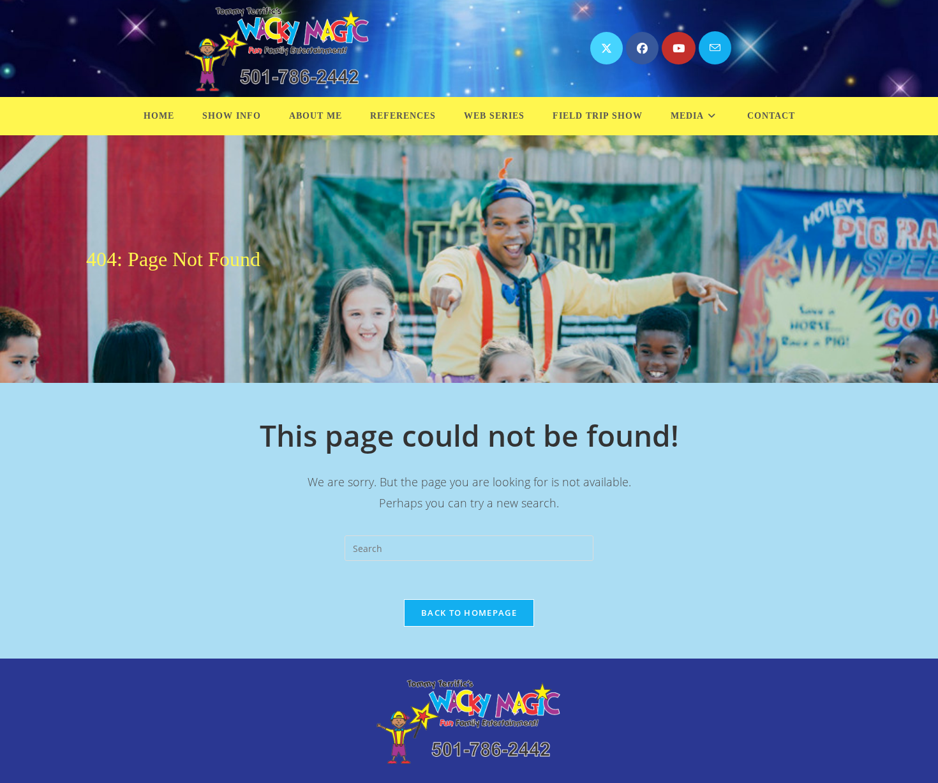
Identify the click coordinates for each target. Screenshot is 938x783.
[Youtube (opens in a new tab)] (679, 48)
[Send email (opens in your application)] (715, 47)
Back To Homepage (469, 612)
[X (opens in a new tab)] (606, 48)
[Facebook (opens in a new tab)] (642, 48)
